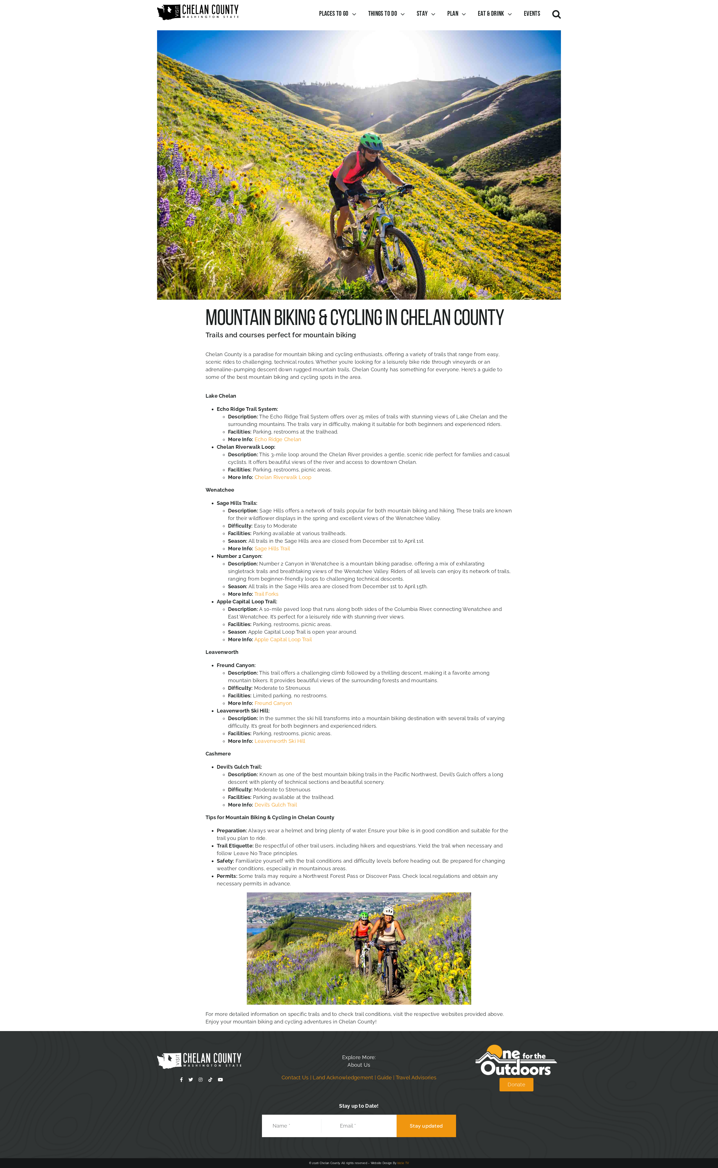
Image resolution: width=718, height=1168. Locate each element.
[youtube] (220, 1079)
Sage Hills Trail (272, 548)
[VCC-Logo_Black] (197, 7)
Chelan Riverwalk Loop (282, 477)
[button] (556, 14)
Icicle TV (403, 1163)
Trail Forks (266, 594)
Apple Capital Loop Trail (283, 639)
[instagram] (200, 1079)
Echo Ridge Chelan (278, 439)
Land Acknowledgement (343, 1077)
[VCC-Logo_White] (199, 1055)
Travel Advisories (416, 1077)
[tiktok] (210, 1079)
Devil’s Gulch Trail (275, 805)
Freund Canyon (272, 703)
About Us (359, 1065)
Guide (384, 1077)
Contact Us (295, 1077)
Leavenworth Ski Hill (280, 741)
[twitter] (190, 1079)
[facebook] (181, 1079)
